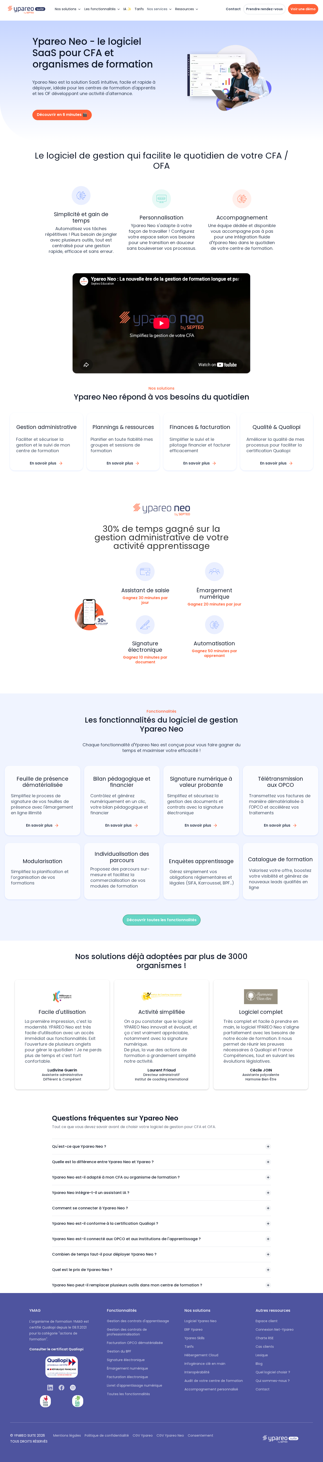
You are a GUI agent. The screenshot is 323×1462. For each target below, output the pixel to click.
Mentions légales (67, 1435)
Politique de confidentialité (107, 1435)
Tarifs (139, 9)
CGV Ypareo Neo (170, 1435)
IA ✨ (127, 9)
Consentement (200, 1435)
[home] (29, 9)
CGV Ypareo (143, 1435)
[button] (68, 9)
